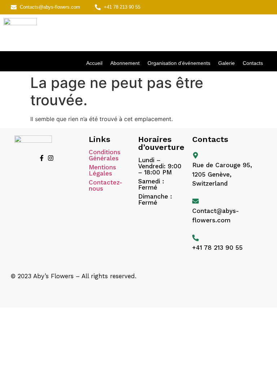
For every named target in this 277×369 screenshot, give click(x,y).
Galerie (226, 63)
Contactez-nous (105, 185)
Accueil (94, 63)
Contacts (253, 63)
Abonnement (125, 63)
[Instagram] (50, 157)
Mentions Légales (102, 170)
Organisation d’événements (179, 63)
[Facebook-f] (41, 157)
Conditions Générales (104, 155)
